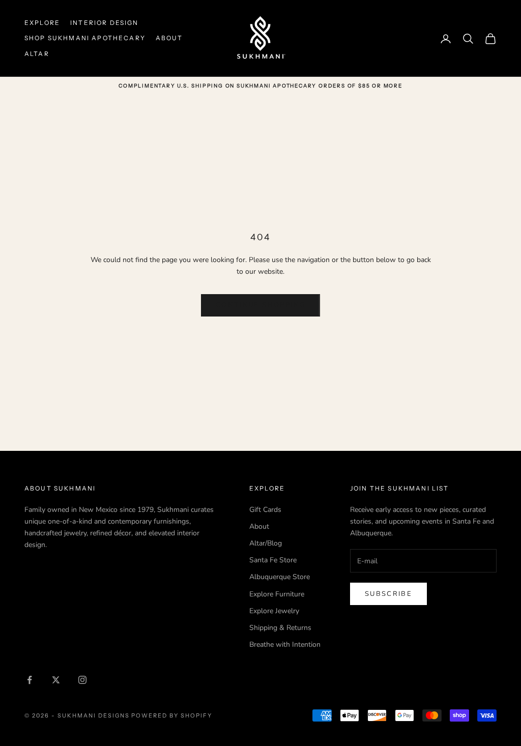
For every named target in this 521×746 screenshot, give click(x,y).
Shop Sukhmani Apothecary (85, 38)
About (169, 38)
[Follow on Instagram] (82, 680)
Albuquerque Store (279, 577)
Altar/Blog (265, 543)
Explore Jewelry (274, 611)
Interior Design (104, 22)
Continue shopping (260, 304)
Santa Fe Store (273, 560)
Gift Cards (265, 509)
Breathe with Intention (285, 644)
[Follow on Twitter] (56, 680)
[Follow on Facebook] (29, 680)
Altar (36, 54)
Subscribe (388, 593)
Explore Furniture (276, 594)
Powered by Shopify (171, 715)
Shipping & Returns (280, 628)
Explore (42, 22)
